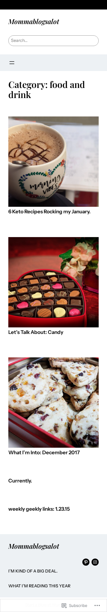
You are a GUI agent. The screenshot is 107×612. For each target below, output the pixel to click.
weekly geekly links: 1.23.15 (39, 509)
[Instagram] (95, 562)
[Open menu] (11, 62)
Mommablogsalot (33, 21)
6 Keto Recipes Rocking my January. (49, 211)
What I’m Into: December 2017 (44, 452)
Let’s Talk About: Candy (35, 332)
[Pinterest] (85, 562)
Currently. (20, 481)
